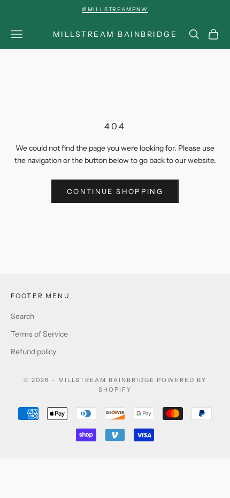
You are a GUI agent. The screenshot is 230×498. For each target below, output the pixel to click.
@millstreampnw (115, 9)
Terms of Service (39, 334)
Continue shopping (115, 191)
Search (22, 316)
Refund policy (33, 351)
